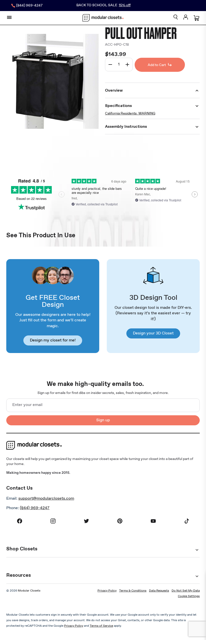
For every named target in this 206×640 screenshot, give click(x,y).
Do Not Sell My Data (186, 590)
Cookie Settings (189, 596)
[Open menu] (9, 17)
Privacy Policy (107, 590)
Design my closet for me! (53, 340)
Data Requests (159, 590)
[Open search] (175, 17)
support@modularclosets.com (46, 498)
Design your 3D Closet (153, 333)
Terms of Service (101, 626)
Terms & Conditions (132, 590)
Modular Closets (29, 591)
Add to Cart (157, 65)
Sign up (103, 420)
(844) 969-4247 (34, 508)
